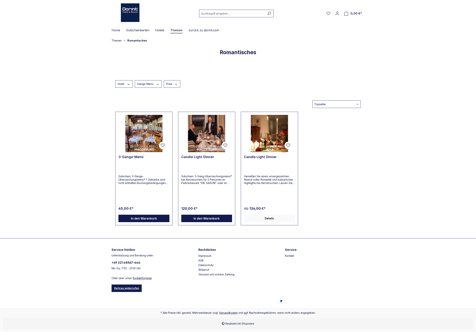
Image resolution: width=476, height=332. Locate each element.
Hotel (121, 83)
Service (291, 250)
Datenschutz (206, 265)
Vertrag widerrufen (126, 288)
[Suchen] (269, 13)
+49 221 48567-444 (126, 262)
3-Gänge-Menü (131, 157)
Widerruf (203, 269)
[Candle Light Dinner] (206, 133)
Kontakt (289, 255)
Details (269, 218)
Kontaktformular (142, 278)
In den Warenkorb (144, 218)
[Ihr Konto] (337, 13)
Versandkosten (228, 312)
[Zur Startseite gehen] (130, 12)
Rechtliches (207, 250)
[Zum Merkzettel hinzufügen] (162, 145)
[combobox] (232, 13)
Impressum (204, 255)
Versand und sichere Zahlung (216, 274)
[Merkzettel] (328, 13)
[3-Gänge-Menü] (143, 133)
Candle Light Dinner (197, 157)
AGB (201, 260)
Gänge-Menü (145, 83)
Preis (169, 83)
